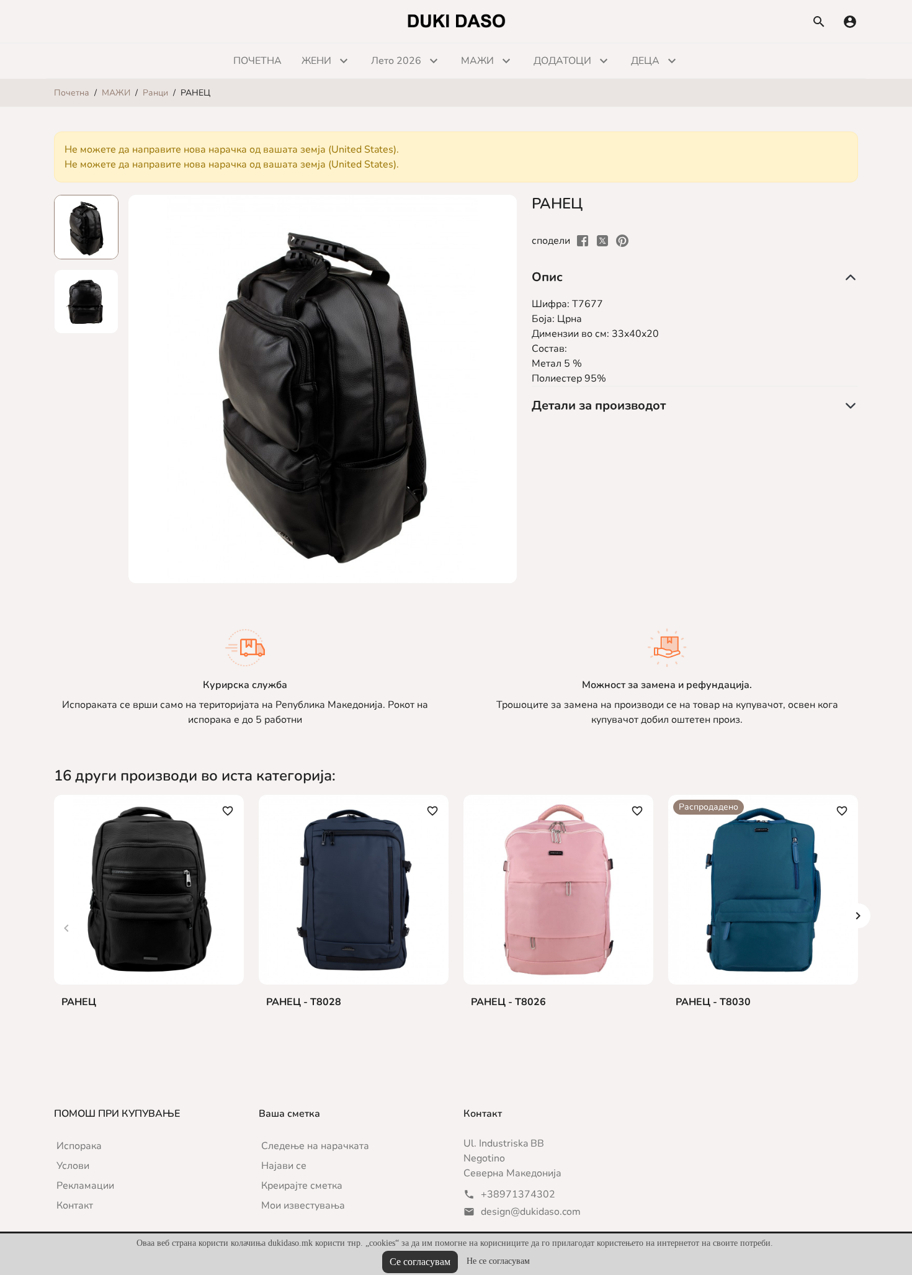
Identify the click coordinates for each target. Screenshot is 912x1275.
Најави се (283, 1166)
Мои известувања (303, 1205)
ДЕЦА (645, 61)
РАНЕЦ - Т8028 (303, 1002)
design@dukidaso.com (531, 1212)
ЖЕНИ (316, 61)
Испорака (79, 1146)
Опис (547, 277)
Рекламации (85, 1185)
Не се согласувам (498, 1261)
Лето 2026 (396, 61)
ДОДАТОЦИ (562, 61)
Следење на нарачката (315, 1146)
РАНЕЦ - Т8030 (713, 1002)
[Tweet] (602, 240)
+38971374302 (518, 1194)
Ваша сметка (289, 1114)
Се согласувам (420, 1261)
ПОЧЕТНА (257, 61)
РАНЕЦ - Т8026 (508, 1002)
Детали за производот (599, 405)
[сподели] (582, 240)
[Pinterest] (622, 240)
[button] (849, 22)
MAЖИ (477, 61)
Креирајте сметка (301, 1185)
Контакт (74, 1205)
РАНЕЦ (78, 1002)
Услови (72, 1166)
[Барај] (818, 22)
